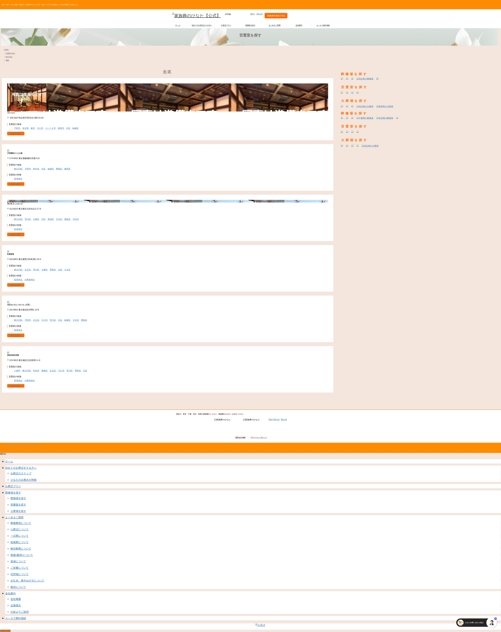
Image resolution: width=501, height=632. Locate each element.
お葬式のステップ (20, 473)
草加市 (36, 371)
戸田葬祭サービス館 (14, 153)
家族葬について (19, 542)
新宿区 (51, 219)
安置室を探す (18, 504)
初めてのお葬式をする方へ (21, 468)
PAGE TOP (5, 631)
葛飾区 (44, 371)
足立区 (28, 270)
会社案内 (10, 593)
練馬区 (67, 169)
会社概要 (15, 599)
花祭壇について (19, 574)
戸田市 (17, 128)
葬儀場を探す (13, 492)
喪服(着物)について (21, 555)
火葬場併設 (29, 280)
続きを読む (16, 133)
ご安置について (19, 568)
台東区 (36, 219)
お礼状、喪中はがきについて (27, 580)
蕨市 (33, 128)
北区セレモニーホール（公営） (19, 304)
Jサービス (11, 113)
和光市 (36, 169)
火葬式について (19, 529)
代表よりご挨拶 (19, 612)
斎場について (18, 561)
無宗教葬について (20, 548)
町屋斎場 (10, 254)
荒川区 (28, 219)
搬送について (18, 587)
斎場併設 (18, 179)
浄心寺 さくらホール (15, 204)
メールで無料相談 (15, 618)
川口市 (40, 128)
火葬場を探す (18, 511)
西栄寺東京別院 (13, 355)
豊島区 (59, 169)
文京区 (59, 219)
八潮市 (17, 371)
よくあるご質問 (14, 517)
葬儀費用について (20, 523)
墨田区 (53, 270)
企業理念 (15, 605)
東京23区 (18, 169)
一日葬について (19, 536)
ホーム (9, 461)
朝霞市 (61, 128)
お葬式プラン (13, 486)
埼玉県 (25, 128)
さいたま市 (50, 128)
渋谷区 (76, 219)
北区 (68, 128)
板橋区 (75, 128)
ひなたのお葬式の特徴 (23, 480)
